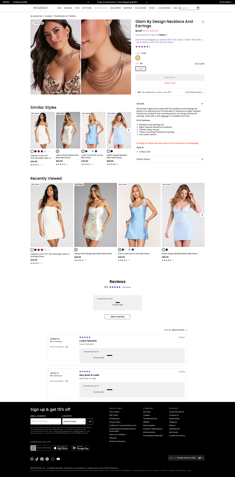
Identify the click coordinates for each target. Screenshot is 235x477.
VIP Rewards (114, 418)
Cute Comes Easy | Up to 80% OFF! (120, 2)
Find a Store (114, 412)
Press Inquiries (149, 425)
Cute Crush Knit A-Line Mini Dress (92, 156)
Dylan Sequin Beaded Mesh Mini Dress (117, 156)
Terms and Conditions (62, 431)
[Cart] (198, 8)
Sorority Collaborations (152, 429)
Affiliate (146, 422)
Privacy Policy (79, 431)
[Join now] (90, 421)
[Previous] (88, 2)
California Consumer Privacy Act (122, 425)
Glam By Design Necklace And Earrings (164, 23)
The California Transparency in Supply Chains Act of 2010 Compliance (91, 468)
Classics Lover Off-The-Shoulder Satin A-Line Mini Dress (41, 156)
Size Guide (200, 63)
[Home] (40, 8)
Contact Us (174, 415)
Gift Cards (113, 415)
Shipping (173, 422)
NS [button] (141, 68)
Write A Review (117, 317)
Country (67, 416)
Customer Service (176, 412)
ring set (164, 116)
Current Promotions (177, 435)
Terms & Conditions (117, 434)
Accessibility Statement (153, 435)
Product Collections (117, 441)
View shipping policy (193, 92)
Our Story (147, 412)
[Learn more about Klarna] (166, 35)
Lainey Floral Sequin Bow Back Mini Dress (67, 156)
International (174, 429)
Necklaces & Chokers (65, 16)
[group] (55, 57)
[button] (32, 151)
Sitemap (112, 438)
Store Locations (20, 2)
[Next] (146, 2)
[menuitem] (59, 8)
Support (6, 2)
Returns (172, 425)
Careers (146, 415)
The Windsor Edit (150, 418)
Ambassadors (149, 432)
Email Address (38, 416)
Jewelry (48, 16)
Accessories (36, 16)
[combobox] (175, 330)
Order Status (174, 418)
